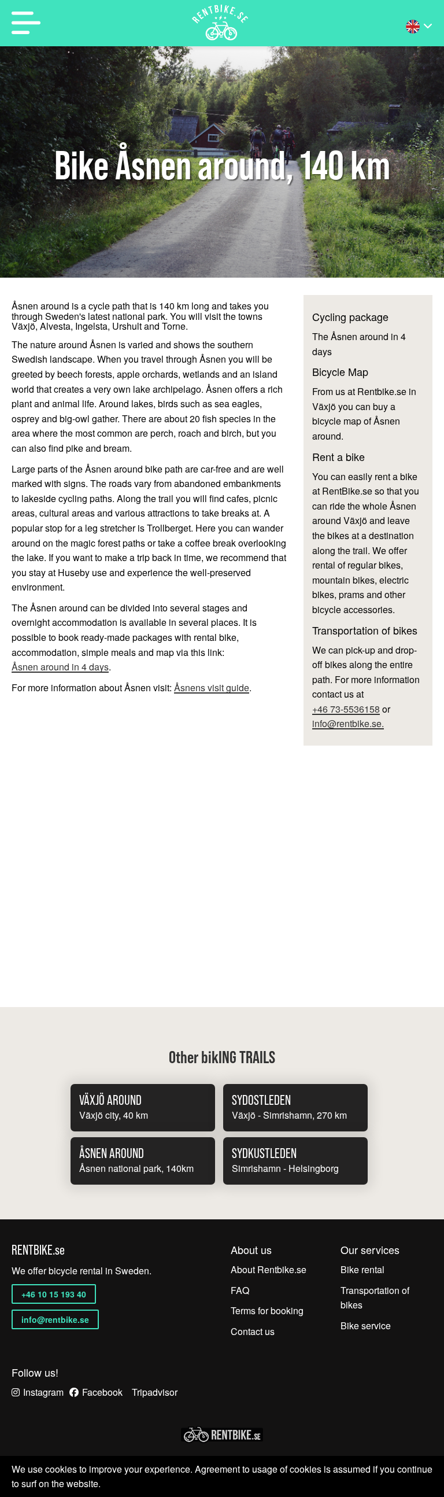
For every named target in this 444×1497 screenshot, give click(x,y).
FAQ (240, 1290)
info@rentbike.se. (348, 723)
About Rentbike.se (268, 1269)
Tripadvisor (154, 1392)
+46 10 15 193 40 (53, 1294)
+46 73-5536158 (346, 709)
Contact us (253, 1331)
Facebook (102, 1392)
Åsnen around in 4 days (60, 667)
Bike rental (362, 1269)
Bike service (366, 1325)
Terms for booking (267, 1310)
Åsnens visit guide (211, 688)
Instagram (43, 1392)
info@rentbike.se (55, 1319)
